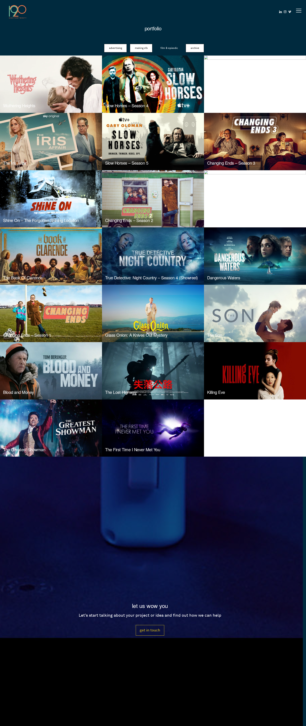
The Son (214, 335)
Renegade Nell (220, 220)
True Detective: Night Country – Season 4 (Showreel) (151, 278)
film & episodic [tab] (169, 48)
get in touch (150, 630)
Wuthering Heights (19, 105)
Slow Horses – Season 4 (126, 105)
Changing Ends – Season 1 (27, 335)
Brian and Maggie (222, 105)
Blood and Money (18, 392)
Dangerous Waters (223, 278)
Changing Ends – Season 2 (129, 220)
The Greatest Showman (24, 449)
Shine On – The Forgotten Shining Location (41, 220)
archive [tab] (195, 48)
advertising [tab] (115, 48)
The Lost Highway (121, 392)
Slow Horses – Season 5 (126, 163)
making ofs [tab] (141, 48)
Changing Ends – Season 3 (231, 163)
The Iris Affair (15, 163)
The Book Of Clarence (22, 278)
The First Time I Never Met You (132, 449)
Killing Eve (216, 392)
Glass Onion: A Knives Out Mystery (136, 335)
